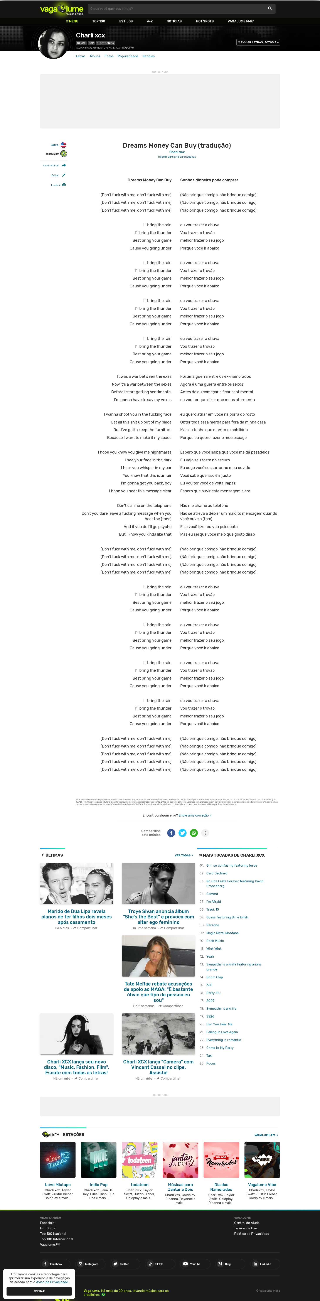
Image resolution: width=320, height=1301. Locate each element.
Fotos (109, 56)
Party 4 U (213, 993)
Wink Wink (214, 949)
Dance (81, 43)
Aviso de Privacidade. (52, 1282)
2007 (210, 1001)
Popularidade (128, 56)
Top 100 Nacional (53, 1234)
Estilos (126, 21)
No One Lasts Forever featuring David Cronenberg (234, 883)
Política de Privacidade (251, 1234)
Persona (212, 925)
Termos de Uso (245, 1228)
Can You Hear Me (219, 1024)
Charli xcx (90, 35)
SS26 (210, 1016)
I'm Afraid (213, 902)
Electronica (105, 43)
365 (209, 985)
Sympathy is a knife (221, 1009)
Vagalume (62, 9)
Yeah (210, 956)
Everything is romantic (223, 1040)
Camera (212, 894)
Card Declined (216, 873)
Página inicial (84, 48)
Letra (54, 145)
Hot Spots (205, 21)
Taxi (209, 1056)
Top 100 (98, 21)
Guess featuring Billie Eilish (227, 917)
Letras (81, 56)
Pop (91, 43)
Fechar (39, 1291)
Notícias (174, 21)
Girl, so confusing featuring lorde (231, 865)
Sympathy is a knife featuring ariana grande (233, 966)
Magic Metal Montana (222, 933)
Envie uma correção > (195, 815)
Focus (211, 1063)
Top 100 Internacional (56, 1239)
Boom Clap (214, 977)
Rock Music (215, 941)
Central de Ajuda (246, 1223)
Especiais (47, 1223)
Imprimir (56, 185)
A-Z (150, 21)
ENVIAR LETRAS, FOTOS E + (260, 42)
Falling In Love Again (222, 1032)
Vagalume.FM (239, 21)
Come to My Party (220, 1048)
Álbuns (95, 56)
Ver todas (183, 855)
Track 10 (212, 909)
